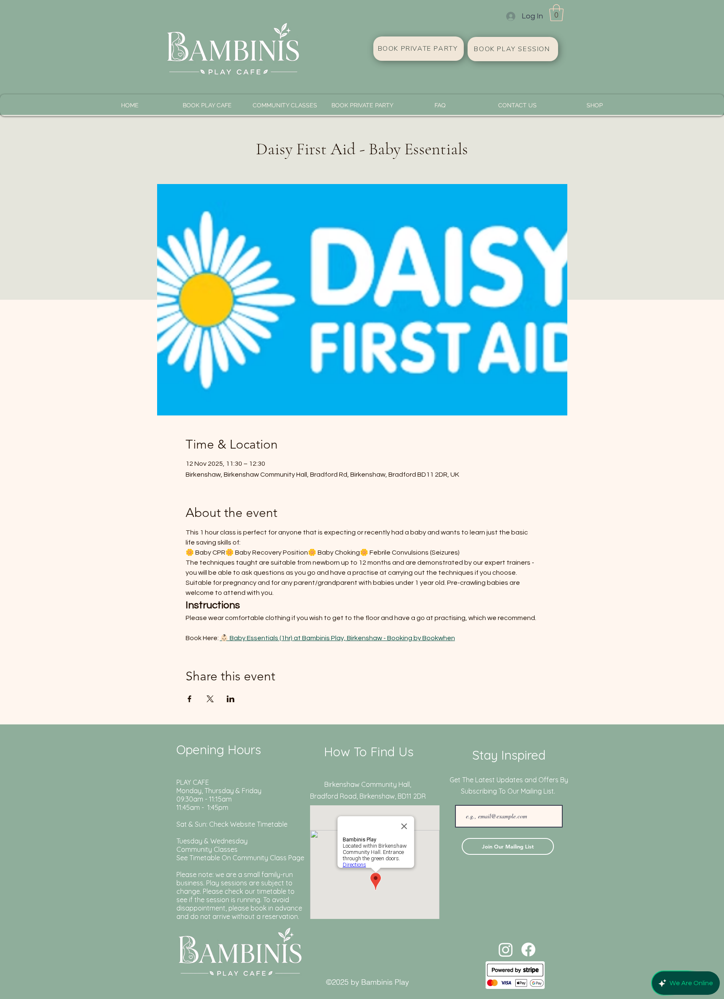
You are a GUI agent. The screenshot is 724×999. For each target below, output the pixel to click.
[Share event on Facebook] (190, 698)
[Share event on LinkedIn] (231, 698)
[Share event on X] (210, 698)
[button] (556, 12)
